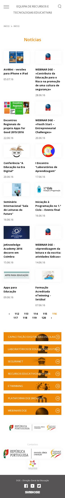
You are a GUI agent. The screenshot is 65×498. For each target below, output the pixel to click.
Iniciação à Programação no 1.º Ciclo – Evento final (48, 206)
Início (7, 26)
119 (34, 317)
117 (15, 317)
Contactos (32, 444)
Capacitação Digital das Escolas (31, 336)
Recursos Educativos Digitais (29, 373)
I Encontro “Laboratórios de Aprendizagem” (46, 167)
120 (44, 317)
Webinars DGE (17, 410)
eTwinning (15, 385)
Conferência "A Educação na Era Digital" (14, 167)
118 (25, 317)
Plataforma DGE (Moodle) (26, 398)
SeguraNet (15, 361)
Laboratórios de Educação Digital (33, 349)
